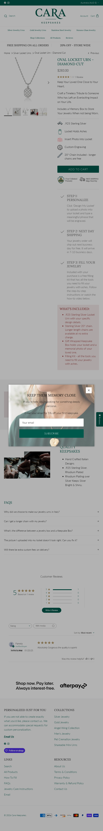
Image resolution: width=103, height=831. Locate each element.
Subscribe (51, 433)
